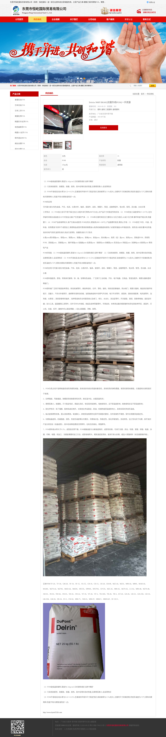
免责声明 (76, 729)
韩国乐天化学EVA (21, 122)
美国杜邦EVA (20, 116)
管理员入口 (84, 729)
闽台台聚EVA (20, 149)
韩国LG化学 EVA (21, 132)
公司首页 (19, 19)
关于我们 (74, 19)
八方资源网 (68, 729)
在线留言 (103, 128)
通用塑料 (116, 109)
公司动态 (92, 19)
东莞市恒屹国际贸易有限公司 (117, 725)
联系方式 (147, 19)
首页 (142, 94)
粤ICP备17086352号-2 (98, 725)
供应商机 (37, 19)
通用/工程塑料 (106, 109)
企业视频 (56, 19)
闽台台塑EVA (20, 143)
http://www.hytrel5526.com (52, 712)
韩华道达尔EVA (21, 138)
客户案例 (110, 19)
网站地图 (92, 729)
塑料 (99, 109)
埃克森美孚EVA (21, 127)
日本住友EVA (20, 105)
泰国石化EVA (20, 100)
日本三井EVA (20, 111)
